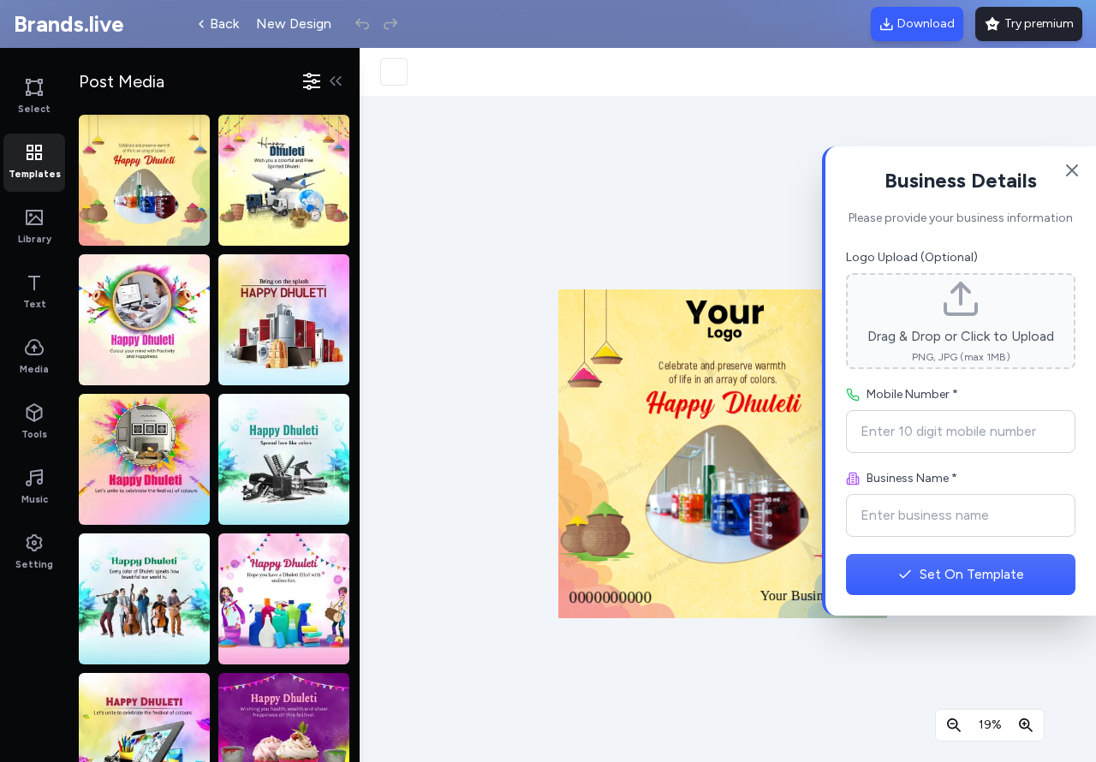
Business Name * (912, 478)
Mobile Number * (912, 394)
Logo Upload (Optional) (912, 257)
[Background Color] (394, 71)
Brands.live (69, 24)
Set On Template (972, 574)
